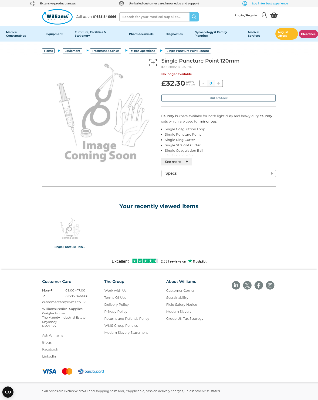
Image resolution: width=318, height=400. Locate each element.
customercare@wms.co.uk (63, 302)
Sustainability (177, 297)
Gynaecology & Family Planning (211, 33)
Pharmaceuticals (141, 34)
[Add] (218, 83)
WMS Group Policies (121, 325)
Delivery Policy (116, 304)
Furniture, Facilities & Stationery (90, 33)
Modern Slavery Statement (126, 332)
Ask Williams (52, 335)
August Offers (283, 33)
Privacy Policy (115, 311)
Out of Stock (219, 98)
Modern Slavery (179, 311)
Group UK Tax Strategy (184, 318)
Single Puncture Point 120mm (69, 246)
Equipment (54, 34)
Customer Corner (180, 290)
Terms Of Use (115, 297)
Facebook (50, 349)
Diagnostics (174, 34)
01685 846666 (76, 296)
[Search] (194, 16)
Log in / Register (246, 15)
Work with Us (115, 290)
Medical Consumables (16, 33)
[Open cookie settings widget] (8, 392)
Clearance (308, 34)
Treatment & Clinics (105, 51)
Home (48, 51)
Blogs (47, 342)
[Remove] (203, 83)
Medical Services (254, 33)
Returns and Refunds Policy (126, 318)
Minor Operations (143, 51)
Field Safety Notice (181, 304)
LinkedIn (49, 356)
